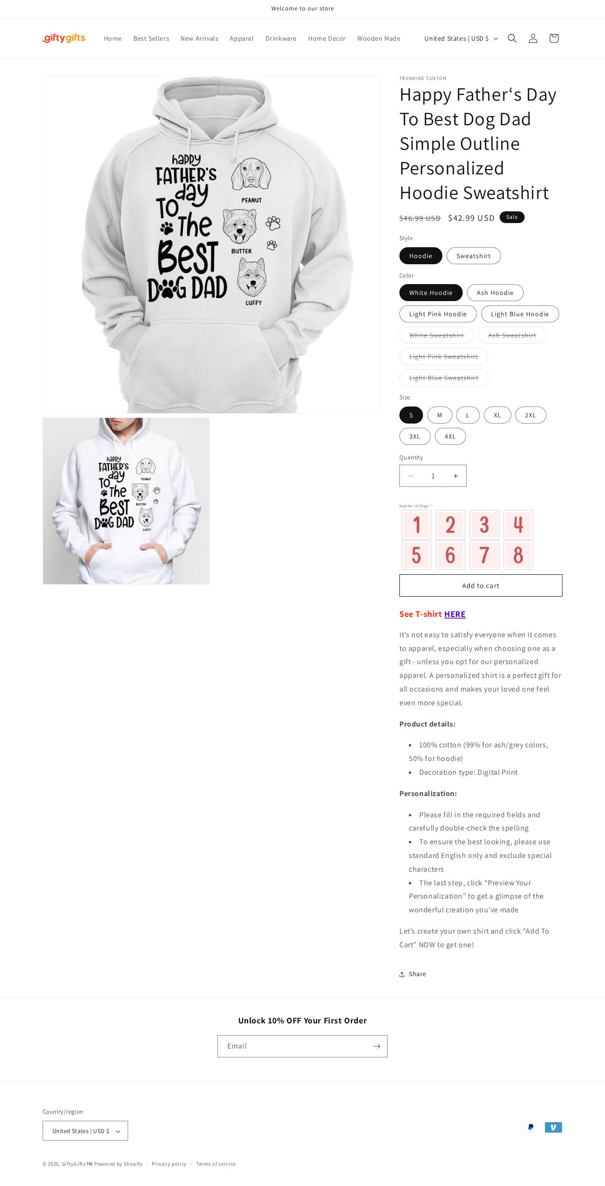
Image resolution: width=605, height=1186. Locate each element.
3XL (415, 436)
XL (497, 415)
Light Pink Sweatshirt (448, 358)
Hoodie (420, 255)
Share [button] (417, 974)
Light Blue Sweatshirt (449, 379)
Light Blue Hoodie (520, 314)
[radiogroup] (478, 539)
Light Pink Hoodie (438, 314)
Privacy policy (169, 1163)
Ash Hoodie (495, 292)
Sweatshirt (474, 255)
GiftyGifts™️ (77, 1164)
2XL (530, 415)
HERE (455, 613)
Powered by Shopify (118, 1164)
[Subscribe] (376, 1046)
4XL (450, 436)
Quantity (411, 457)
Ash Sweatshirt (517, 337)
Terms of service (216, 1163)
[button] (512, 38)
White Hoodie (431, 292)
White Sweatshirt (441, 337)
